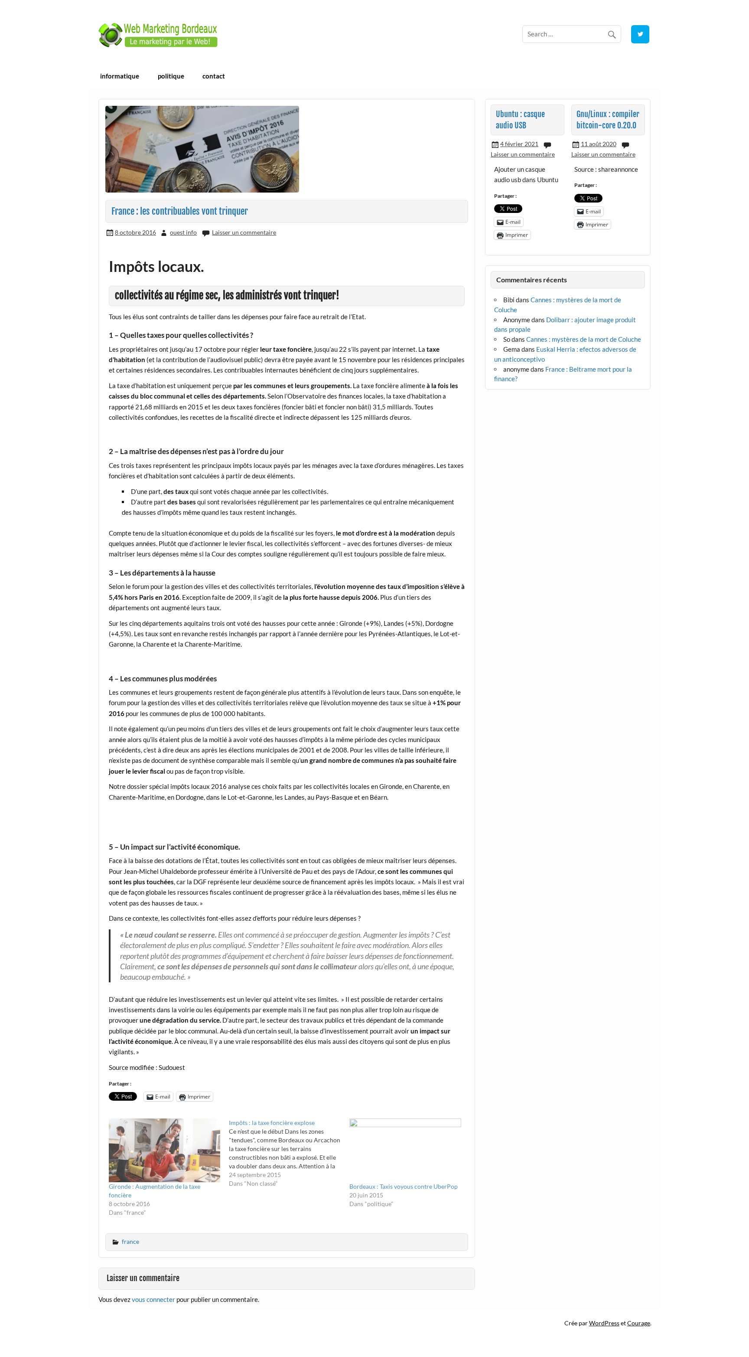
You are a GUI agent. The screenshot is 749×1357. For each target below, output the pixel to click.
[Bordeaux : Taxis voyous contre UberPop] (405, 1150)
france (130, 1241)
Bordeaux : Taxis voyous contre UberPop (403, 1186)
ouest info (183, 232)
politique (171, 76)
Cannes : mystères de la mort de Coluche (583, 339)
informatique (119, 76)
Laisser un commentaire (244, 232)
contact (213, 76)
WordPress (604, 1323)
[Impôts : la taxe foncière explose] (289, 1153)
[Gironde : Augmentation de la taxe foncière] (165, 1150)
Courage (638, 1323)
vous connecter (153, 1299)
